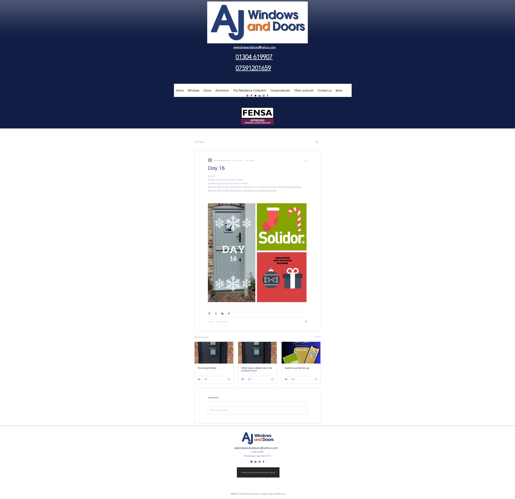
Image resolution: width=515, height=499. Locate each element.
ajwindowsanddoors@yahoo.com (256, 448)
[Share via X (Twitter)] (215, 313)
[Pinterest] (247, 95)
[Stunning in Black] (214, 353)
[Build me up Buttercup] (301, 353)
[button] (317, 142)
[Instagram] (263, 95)
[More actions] (305, 160)
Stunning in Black (207, 368)
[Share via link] (229, 313)
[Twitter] (255, 95)
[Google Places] (251, 95)
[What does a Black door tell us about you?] (257, 353)
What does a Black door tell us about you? (256, 369)
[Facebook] (267, 95)
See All (318, 337)
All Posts (199, 141)
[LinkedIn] (259, 95)
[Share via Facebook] (209, 313)
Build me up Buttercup (297, 368)
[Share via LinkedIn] (222, 313)
